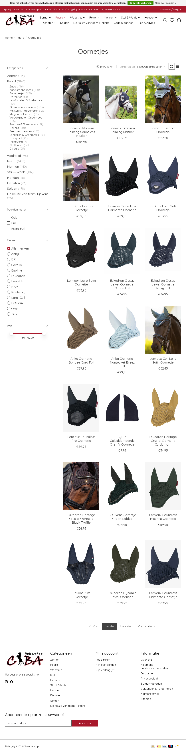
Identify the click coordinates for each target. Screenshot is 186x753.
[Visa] (164, 746)
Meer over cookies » (165, 3)
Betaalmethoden (151, 683)
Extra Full (18, 228)
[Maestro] (170, 746)
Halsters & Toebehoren (23, 110)
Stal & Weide (16, 172)
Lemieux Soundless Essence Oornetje (163, 517)
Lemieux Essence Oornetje (163, 130)
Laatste (125, 626)
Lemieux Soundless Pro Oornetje (81, 438)
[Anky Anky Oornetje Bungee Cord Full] (81, 330)
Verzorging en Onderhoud (25, 117)
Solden (64, 23)
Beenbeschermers (21, 131)
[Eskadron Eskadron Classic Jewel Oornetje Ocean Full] (122, 252)
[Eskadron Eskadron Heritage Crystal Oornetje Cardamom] (163, 408)
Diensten (13, 183)
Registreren (103, 659)
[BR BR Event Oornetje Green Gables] (122, 486)
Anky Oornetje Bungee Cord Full (81, 360)
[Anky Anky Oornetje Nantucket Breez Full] (122, 330)
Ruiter (11, 161)
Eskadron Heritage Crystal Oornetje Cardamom (163, 440)
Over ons (146, 659)
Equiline (16, 270)
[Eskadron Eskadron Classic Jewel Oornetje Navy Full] (163, 252)
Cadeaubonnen (124, 23)
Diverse (14, 148)
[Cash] (153, 746)
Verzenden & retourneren (157, 688)
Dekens (14, 128)
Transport (15, 138)
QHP (14, 309)
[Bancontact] (177, 746)
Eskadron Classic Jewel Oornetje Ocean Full (122, 284)
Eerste (109, 626)
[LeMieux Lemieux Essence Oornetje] (163, 99)
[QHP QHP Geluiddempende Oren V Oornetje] (122, 408)
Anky (15, 254)
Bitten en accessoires (22, 107)
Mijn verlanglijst (105, 670)
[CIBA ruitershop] (20, 20)
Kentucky (18, 292)
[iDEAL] (159, 746)
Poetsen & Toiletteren (23, 124)
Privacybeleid (149, 678)
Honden (13, 177)
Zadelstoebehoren (21, 90)
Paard (20, 37)
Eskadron (18, 276)
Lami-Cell (18, 297)
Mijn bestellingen (106, 664)
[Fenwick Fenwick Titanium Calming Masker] (122, 99)
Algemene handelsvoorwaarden (154, 666)
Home (9, 37)
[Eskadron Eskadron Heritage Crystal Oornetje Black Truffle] (81, 486)
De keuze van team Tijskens (91, 23)
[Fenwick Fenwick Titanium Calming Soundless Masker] (81, 99)
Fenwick (17, 281)
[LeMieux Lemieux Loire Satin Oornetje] (163, 177)
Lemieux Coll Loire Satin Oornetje (163, 360)
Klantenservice (150, 693)
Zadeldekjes (17, 93)
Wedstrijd (14, 156)
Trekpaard (16, 141)
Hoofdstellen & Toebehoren (26, 100)
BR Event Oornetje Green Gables (122, 517)
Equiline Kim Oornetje (81, 595)
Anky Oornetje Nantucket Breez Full (122, 362)
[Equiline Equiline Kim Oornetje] (81, 564)
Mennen (13, 166)
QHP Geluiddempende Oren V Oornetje (122, 440)
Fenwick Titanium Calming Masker (122, 130)
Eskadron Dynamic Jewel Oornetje (122, 595)
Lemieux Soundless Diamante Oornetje (122, 208)
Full (13, 223)
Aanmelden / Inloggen (170, 9)
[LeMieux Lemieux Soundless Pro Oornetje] (81, 408)
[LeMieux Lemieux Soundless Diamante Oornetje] (122, 177)
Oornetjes (15, 97)
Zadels (13, 86)
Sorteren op (127, 66)
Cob (14, 217)
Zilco (14, 314)
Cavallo (16, 265)
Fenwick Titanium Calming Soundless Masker (81, 132)
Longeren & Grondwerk (24, 134)
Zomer (12, 76)
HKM (15, 287)
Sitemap (146, 699)
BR (13, 259)
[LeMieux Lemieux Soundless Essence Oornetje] (163, 486)
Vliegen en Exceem (21, 114)
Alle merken (20, 248)
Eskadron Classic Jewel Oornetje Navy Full (163, 284)
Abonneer (85, 723)
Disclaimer (147, 673)
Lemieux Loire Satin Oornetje (163, 208)
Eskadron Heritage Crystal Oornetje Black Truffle (81, 518)
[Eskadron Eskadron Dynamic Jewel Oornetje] (122, 564)
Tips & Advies (146, 23)
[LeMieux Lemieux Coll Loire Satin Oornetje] (163, 330)
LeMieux (17, 303)
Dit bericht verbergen (140, 3)
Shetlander (16, 145)
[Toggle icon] (164, 20)
